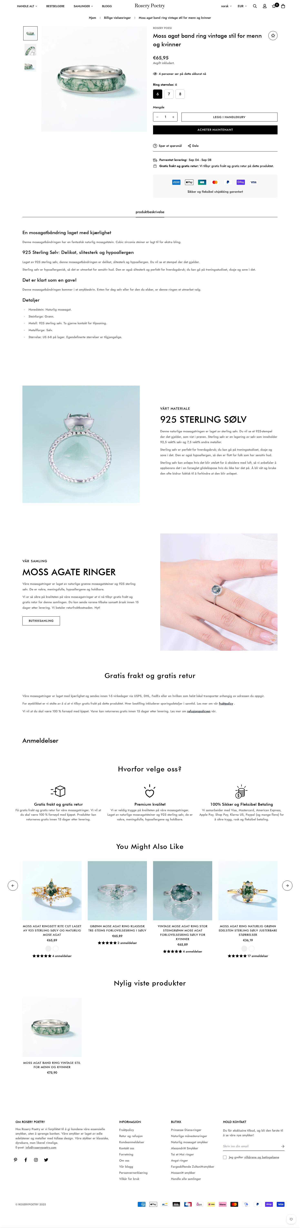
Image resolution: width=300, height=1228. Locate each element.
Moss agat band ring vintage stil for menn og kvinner (52, 1065)
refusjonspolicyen (198, 711)
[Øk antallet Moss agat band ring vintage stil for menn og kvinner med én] (173, 117)
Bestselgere (55, 6)
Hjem (92, 17)
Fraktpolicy (126, 1130)
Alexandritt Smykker (184, 1148)
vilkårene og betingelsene (261, 1157)
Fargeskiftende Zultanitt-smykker (192, 1166)
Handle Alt (25, 6)
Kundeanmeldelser (131, 1142)
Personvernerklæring (133, 1172)
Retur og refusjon (131, 1136)
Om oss (124, 1160)
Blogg (107, 6)
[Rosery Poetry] (150, 6)
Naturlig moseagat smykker (189, 1142)
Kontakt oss (126, 1148)
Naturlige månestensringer (189, 1136)
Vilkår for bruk (129, 1179)
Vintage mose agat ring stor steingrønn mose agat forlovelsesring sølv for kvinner (183, 933)
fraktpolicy (226, 703)
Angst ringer (179, 1160)
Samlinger (82, 6)
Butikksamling (41, 621)
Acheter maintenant (215, 130)
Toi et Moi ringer (182, 1154)
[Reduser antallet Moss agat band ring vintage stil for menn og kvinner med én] (157, 117)
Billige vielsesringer (117, 17)
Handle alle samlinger (186, 1179)
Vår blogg (126, 1166)
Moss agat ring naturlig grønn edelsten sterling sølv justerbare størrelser (248, 930)
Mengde (158, 107)
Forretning (126, 1154)
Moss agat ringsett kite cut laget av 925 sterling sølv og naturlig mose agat (52, 930)
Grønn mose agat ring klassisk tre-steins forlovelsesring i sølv (117, 928)
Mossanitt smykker (183, 1172)
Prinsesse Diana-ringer (186, 1130)
